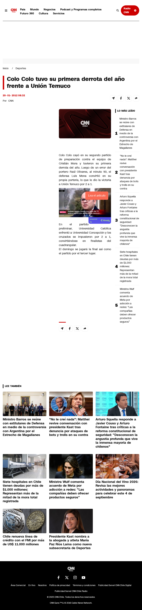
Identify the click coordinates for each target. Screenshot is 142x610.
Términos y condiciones (84, 585)
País (22, 9)
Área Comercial (18, 585)
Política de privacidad (59, 585)
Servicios (58, 13)
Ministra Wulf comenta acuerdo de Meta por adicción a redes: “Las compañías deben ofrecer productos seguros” (128, 305)
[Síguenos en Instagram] (75, 577)
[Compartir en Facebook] (121, 98)
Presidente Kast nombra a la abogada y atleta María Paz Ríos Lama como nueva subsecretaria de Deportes (70, 542)
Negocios (49, 9)
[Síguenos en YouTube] (83, 577)
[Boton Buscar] (118, 10)
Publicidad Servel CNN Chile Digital (114, 585)
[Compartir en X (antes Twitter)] (128, 98)
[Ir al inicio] (14, 10)
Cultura (43, 13)
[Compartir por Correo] (113, 98)
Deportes (21, 68)
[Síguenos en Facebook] (58, 577)
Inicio (5, 68)
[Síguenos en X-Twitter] (67, 577)
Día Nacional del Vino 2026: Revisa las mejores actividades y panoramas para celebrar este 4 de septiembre (117, 490)
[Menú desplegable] (6, 10)
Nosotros (42, 585)
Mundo (34, 9)
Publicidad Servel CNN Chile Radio (71, 591)
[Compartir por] (136, 98)
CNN (11, 100)
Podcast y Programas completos (80, 9)
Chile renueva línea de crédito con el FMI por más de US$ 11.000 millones (23, 540)
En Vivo (31, 585)
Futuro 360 (27, 13)
